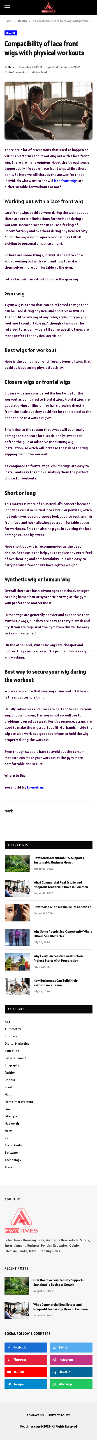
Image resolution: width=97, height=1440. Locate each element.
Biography (12, 1065)
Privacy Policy (59, 1415)
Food (8, 1087)
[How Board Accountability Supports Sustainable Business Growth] (17, 863)
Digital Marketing (17, 1043)
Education (12, 1051)
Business (11, 1036)
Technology (13, 1160)
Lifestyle (11, 1116)
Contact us (35, 1415)
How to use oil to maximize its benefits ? (62, 907)
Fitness (10, 1080)
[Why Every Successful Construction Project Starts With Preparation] (17, 962)
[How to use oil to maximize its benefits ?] (17, 912)
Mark (11, 67)
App (7, 1022)
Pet (7, 1138)
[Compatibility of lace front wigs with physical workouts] (48, 111)
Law (7, 1109)
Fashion (10, 1073)
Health (10, 33)
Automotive (13, 1029)
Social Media (14, 1145)
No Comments (17, 72)
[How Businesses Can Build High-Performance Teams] (17, 986)
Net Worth (12, 1123)
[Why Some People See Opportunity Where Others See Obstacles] (17, 937)
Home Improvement (19, 1102)
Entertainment (15, 1058)
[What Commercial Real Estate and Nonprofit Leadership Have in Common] (17, 888)
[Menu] (7, 7)
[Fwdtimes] (48, 7)
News (8, 1131)
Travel (9, 1167)
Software (11, 1153)
